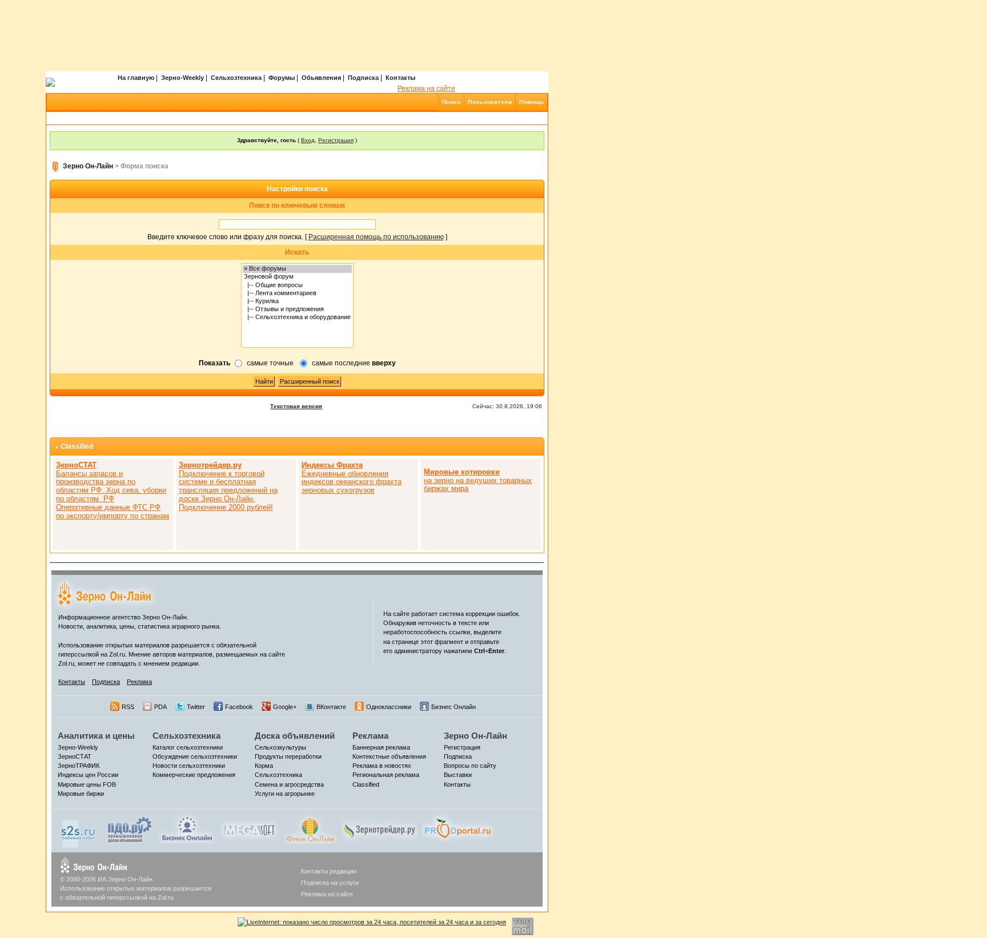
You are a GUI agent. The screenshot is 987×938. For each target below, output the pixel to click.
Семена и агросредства (289, 784)
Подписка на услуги (330, 882)
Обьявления (321, 77)
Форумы (281, 77)
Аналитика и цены (96, 735)
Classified (77, 446)
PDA (160, 706)
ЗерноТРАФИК (78, 765)
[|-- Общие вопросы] (297, 285)
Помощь (531, 102)
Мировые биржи (81, 793)
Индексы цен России (88, 774)
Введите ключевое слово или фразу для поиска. (225, 237)
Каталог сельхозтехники (188, 747)
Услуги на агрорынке (285, 793)
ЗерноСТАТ (74, 756)
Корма (264, 765)
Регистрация (336, 140)
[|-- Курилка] (297, 301)
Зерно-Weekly (182, 77)
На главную (136, 77)
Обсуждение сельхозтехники (195, 756)
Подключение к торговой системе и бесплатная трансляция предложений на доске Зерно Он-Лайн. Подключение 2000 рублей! (228, 486)
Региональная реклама (385, 774)
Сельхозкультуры (280, 747)
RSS (128, 706)
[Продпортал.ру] (458, 828)
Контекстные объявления (389, 756)
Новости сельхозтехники (189, 765)
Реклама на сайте (426, 88)
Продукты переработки (288, 756)
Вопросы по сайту (470, 765)
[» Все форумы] (297, 269)
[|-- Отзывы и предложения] (297, 309)
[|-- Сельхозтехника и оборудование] (297, 317)
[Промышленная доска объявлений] (129, 830)
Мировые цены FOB (87, 784)
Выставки (458, 774)
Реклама (139, 681)
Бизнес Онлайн (453, 706)
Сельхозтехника (236, 77)
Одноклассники (388, 706)
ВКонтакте (331, 706)
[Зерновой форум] (297, 277)
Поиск (451, 102)
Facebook (239, 706)
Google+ (284, 706)
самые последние (354, 363)
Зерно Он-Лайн (88, 166)
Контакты (400, 77)
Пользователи (490, 102)
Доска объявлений (295, 735)
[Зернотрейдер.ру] (380, 828)
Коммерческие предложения (194, 774)
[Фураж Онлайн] (310, 828)
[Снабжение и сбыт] (79, 831)
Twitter (196, 706)
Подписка (363, 77)
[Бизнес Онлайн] (187, 828)
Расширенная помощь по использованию (376, 237)
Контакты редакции (328, 871)
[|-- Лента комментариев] (297, 293)
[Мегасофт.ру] (249, 828)
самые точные (270, 363)
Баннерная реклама (381, 747)
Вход (308, 140)
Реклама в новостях (381, 765)
